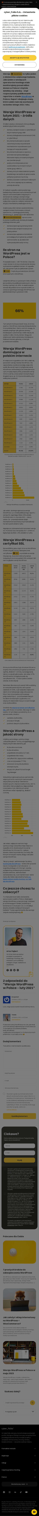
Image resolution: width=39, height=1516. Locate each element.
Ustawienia (19, 65)
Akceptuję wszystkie (19, 58)
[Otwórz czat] (34, 1512)
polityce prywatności (17, 47)
